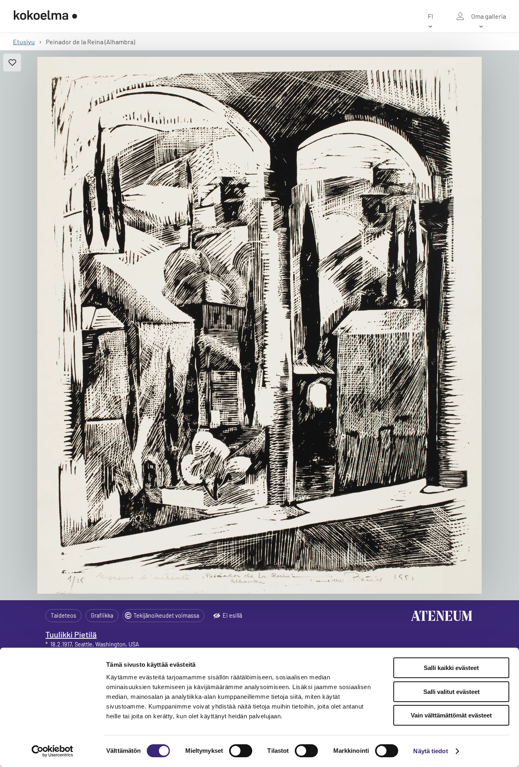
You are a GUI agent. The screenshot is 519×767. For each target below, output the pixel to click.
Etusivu (24, 41)
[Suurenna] (259, 325)
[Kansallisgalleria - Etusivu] (45, 16)
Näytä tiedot (430, 751)
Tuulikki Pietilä (71, 634)
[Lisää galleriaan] (12, 62)
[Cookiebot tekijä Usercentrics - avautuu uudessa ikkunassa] (52, 751)
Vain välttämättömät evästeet (451, 715)
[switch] (240, 750)
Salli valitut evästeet (451, 691)
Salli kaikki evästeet (451, 667)
